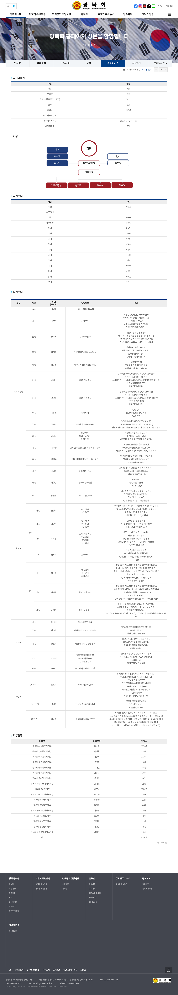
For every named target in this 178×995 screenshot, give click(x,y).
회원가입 (169, 6)
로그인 (160, 6)
